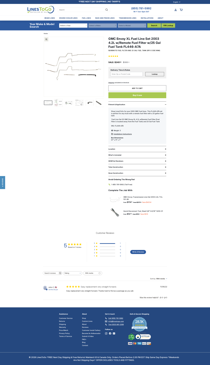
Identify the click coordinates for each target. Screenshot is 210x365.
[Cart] (181, 10)
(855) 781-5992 (141, 8)
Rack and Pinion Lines (105, 18)
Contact (85, 345)
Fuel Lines (86, 18)
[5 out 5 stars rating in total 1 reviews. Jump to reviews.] (113, 56)
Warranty (62, 327)
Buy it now (137, 95)
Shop (84, 318)
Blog (83, 342)
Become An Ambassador (91, 333)
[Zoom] (46, 39)
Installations (147, 18)
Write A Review (138, 252)
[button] (2, 182)
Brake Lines (50, 18)
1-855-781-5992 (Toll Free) (121, 184)
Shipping (111, 82)
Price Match (63, 330)
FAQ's (84, 339)
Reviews (85, 327)
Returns (62, 321)
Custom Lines (87, 321)
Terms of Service (65, 336)
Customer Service (66, 318)
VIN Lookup (168, 25)
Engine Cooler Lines (68, 18)
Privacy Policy (64, 333)
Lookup (155, 74)
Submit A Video (88, 336)
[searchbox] (50, 273)
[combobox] (73, 25)
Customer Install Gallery (91, 330)
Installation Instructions (123, 134)
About (160, 18)
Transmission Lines (127, 18)
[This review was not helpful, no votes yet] (164, 297)
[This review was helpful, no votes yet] (160, 297)
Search (154, 25)
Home (46, 33)
